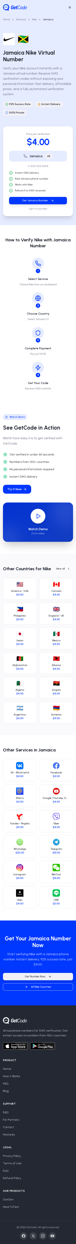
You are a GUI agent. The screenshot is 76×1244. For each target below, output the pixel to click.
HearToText (11, 1207)
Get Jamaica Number (35, 200)
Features (9, 1134)
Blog (6, 1091)
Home (6, 19)
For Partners (11, 1119)
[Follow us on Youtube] (52, 1236)
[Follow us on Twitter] (33, 1236)
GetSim (8, 1199)
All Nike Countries (41, 986)
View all (60, 568)
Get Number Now (35, 976)
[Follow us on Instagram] (42, 1236)
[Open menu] (69, 7)
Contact (8, 1127)
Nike (34, 19)
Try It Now (14, 489)
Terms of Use (12, 1163)
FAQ (5, 1083)
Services (21, 19)
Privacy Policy (12, 1156)
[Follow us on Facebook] (23, 1236)
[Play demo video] (38, 516)
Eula (5, 1170)
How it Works (11, 1076)
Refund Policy (12, 1178)
